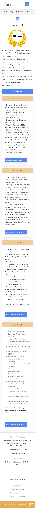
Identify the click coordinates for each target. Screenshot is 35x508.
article (7, 413)
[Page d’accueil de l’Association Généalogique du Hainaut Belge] (7, 4)
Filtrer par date (17, 91)
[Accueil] (2, 11)
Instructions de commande (15, 160)
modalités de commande (14, 68)
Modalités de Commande (17, 479)
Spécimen (21, 59)
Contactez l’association (17, 493)
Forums (17, 476)
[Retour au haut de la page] (33, 503)
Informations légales (17, 489)
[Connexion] (27, 4)
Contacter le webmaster (17, 496)
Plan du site (17, 486)
